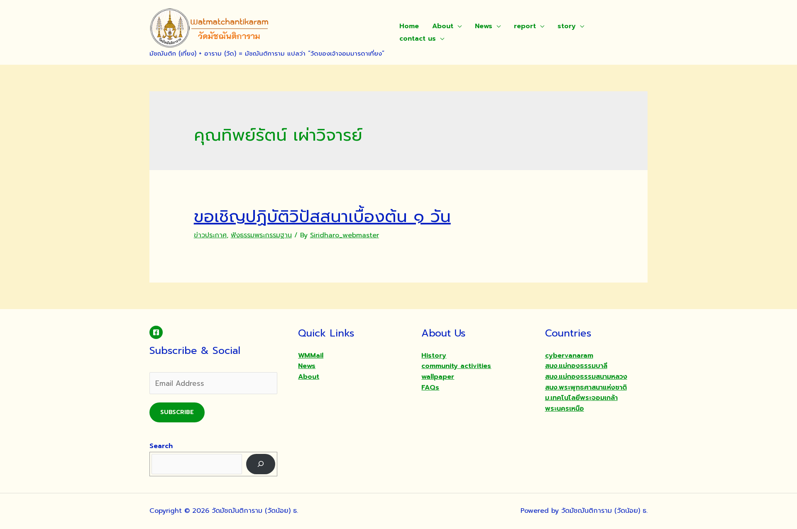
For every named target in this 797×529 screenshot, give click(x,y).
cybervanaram (569, 356)
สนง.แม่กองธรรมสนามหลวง (586, 377)
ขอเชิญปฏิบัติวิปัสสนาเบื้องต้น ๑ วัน (322, 216)
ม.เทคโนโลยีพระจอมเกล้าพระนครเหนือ (581, 403)
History (433, 356)
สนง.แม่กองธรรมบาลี (576, 366)
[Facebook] (156, 332)
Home (409, 26)
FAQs (430, 387)
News (483, 26)
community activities (456, 366)
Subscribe (177, 412)
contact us (417, 39)
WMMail (310, 356)
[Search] (261, 464)
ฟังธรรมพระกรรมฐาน (261, 235)
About (442, 26)
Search (161, 446)
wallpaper (437, 377)
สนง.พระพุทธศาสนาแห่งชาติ (586, 387)
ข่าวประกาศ (210, 235)
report (525, 26)
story (566, 26)
